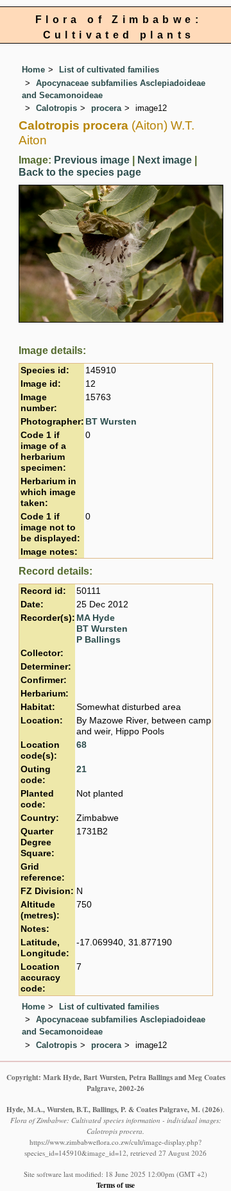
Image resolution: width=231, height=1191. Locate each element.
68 (81, 745)
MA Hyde (95, 618)
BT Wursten (111, 422)
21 (81, 769)
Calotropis (56, 108)
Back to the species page (80, 172)
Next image (164, 160)
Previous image (92, 160)
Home (33, 69)
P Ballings (98, 640)
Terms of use (115, 1184)
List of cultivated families (109, 69)
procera (106, 108)
